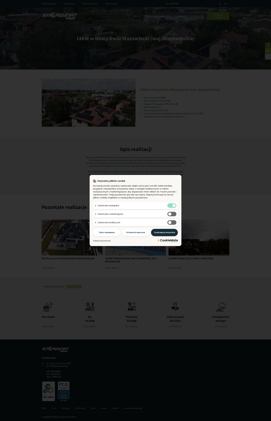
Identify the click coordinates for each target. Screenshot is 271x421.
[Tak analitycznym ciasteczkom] (171, 222)
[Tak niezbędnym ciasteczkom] (171, 205)
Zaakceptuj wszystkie (164, 232)
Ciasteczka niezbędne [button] (108, 205)
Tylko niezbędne (107, 232)
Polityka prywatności (102, 241)
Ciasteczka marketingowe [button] (110, 214)
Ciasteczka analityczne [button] (108, 222)
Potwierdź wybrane (135, 232)
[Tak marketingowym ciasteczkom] (171, 214)
